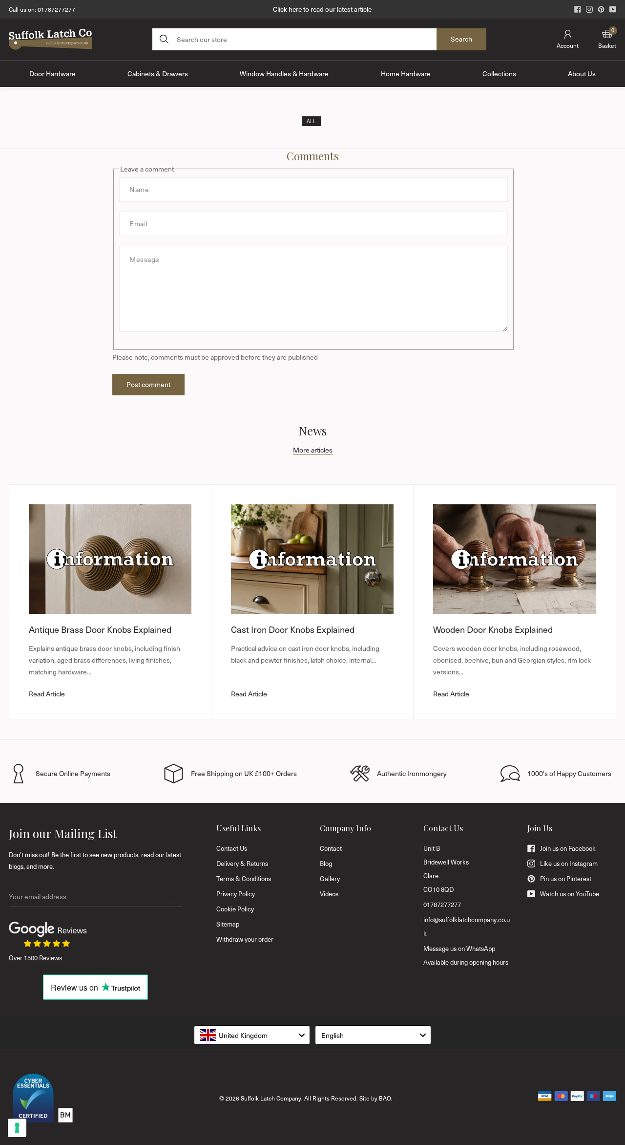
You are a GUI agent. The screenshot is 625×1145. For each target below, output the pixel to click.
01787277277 (56, 9)
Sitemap (227, 924)
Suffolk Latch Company (271, 1098)
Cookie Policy (235, 909)
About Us (582, 73)
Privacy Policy (235, 893)
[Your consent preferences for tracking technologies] (17, 1128)
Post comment (148, 384)
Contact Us (231, 848)
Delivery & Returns (242, 863)
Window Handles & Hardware (284, 73)
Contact (331, 848)
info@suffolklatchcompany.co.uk (466, 926)
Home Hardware (406, 73)
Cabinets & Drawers (157, 73)
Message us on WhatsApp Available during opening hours (465, 955)
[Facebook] (577, 9)
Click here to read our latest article (322, 9)
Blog (326, 863)
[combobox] (252, 1035)
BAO (385, 1098)
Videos (329, 893)
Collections (499, 73)
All (311, 121)
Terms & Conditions (243, 878)
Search (461, 38)
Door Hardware (52, 73)
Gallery (330, 878)
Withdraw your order (244, 939)
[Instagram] (589, 9)
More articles (313, 449)
